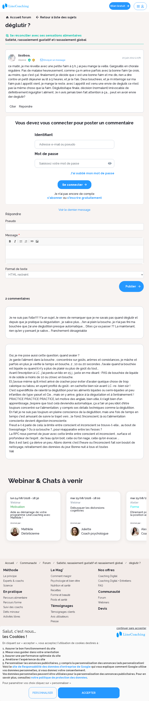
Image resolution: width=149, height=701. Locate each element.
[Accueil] (17, 6)
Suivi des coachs (13, 607)
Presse (55, 621)
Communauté (28, 563)
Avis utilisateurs (60, 616)
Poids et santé (59, 599)
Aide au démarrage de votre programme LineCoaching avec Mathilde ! (30, 515)
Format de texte (16, 269)
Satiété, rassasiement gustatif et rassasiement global (90, 563)
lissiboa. (24, 55)
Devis (102, 608)
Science (8, 585)
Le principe (10, 576)
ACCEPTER (89, 692)
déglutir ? (135, 563)
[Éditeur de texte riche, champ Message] (75, 252)
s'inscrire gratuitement (84, 198)
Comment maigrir (61, 576)
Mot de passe (46, 154)
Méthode (10, 570)
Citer (13, 106)
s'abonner (54, 198)
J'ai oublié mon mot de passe (92, 173)
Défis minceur (11, 611)
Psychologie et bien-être (65, 580)
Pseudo (10, 221)
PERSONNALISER (43, 692)
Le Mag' (57, 570)
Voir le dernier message (74, 210)
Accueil (9, 563)
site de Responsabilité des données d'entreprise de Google (51, 666)
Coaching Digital (107, 576)
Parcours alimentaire (15, 597)
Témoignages (62, 606)
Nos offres (106, 570)
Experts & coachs (13, 580)
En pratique (12, 592)
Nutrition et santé (60, 585)
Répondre (26, 106)
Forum (47, 563)
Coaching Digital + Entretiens (114, 580)
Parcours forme (12, 602)
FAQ (100, 585)
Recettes (56, 590)
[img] (110, 163)
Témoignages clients (63, 611)
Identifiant (44, 135)
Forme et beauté (60, 595)
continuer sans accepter (131, 628)
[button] (9, 241)
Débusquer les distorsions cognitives (87, 509)
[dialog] (74, 663)
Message (11, 235)
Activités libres (11, 616)
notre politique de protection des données (59, 677)
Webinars (103, 602)
